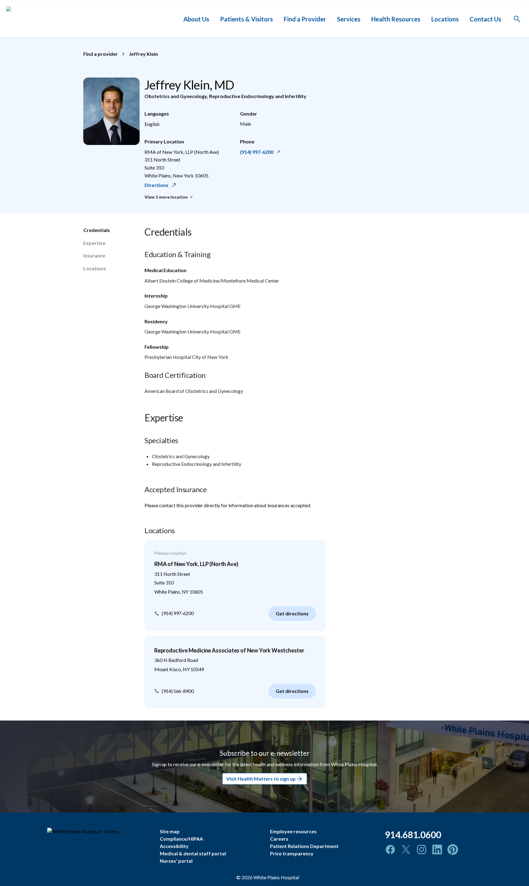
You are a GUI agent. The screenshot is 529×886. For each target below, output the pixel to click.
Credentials (96, 230)
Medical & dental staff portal (193, 853)
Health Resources (395, 18)
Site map (170, 831)
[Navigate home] (99, 831)
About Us (196, 18)
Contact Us (485, 18)
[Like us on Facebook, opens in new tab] (390, 849)
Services (348, 18)
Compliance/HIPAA (181, 839)
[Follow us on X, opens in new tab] (405, 849)
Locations (445, 18)
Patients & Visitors (246, 18)
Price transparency (291, 853)
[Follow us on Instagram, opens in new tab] (421, 849)
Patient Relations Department (304, 846)
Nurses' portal (176, 861)
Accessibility (174, 846)
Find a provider (100, 54)
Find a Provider (305, 18)
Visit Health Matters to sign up (261, 779)
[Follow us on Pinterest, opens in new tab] (452, 849)
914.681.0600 (413, 834)
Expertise (94, 243)
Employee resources (293, 831)
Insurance (94, 255)
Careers (279, 839)
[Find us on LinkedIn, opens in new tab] (437, 849)
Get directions (292, 613)
